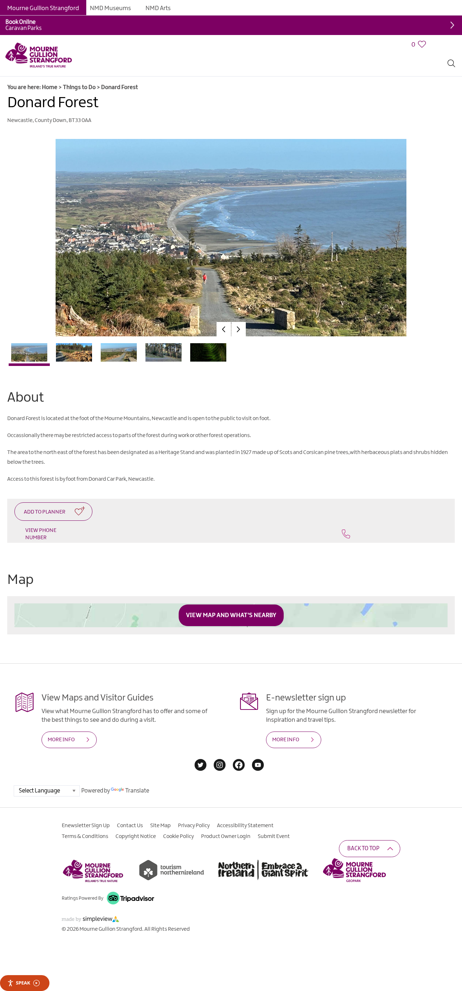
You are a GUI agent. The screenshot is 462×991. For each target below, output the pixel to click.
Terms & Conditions (85, 836)
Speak (23, 982)
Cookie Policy (178, 836)
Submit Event (274, 836)
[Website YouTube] (258, 765)
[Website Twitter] (200, 765)
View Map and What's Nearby (231, 615)
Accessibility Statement (245, 826)
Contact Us (130, 826)
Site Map (160, 826)
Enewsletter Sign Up (86, 826)
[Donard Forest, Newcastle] (29, 356)
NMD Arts (158, 8)
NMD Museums (110, 8)
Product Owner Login (225, 836)
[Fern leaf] (208, 354)
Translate (137, 791)
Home (49, 87)
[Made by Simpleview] (90, 920)
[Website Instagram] (220, 765)
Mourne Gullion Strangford (43, 8)
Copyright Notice (136, 836)
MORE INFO (61, 740)
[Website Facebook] (239, 765)
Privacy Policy (194, 826)
